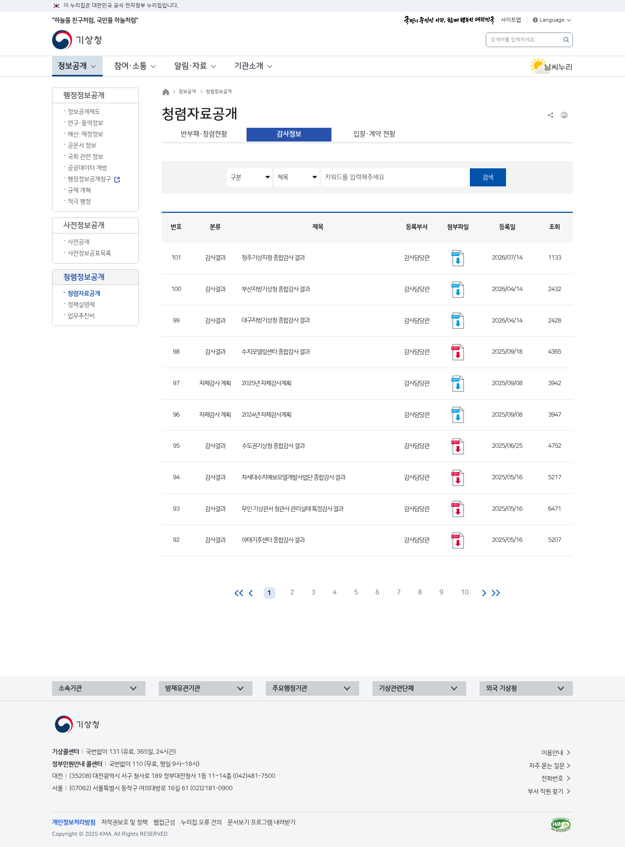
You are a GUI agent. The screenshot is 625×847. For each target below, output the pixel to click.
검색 (487, 177)
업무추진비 (81, 316)
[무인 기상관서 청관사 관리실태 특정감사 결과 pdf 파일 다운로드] (458, 509)
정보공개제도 (84, 112)
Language (552, 20)
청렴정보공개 (219, 91)
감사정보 (289, 134)
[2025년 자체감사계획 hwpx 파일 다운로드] (458, 384)
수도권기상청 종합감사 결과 (273, 446)
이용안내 (553, 753)
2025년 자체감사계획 (266, 383)
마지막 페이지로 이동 (495, 593)
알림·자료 (190, 66)
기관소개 (248, 66)
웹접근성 (164, 822)
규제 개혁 (79, 190)
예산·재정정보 (85, 134)
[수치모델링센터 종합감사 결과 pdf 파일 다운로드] (458, 352)
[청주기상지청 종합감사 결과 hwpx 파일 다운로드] (458, 258)
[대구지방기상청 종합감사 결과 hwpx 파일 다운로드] (458, 321)
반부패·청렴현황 (204, 134)
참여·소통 (130, 66)
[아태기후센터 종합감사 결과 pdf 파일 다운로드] (458, 540)
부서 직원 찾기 (546, 791)
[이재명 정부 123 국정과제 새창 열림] (449, 20)
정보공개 (72, 66)
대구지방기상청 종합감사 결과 (276, 320)
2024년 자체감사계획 (266, 415)
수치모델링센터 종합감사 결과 (276, 352)
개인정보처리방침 (73, 822)
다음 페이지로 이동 (484, 593)
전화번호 (553, 778)
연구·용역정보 (85, 123)
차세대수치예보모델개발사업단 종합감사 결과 (293, 477)
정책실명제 (81, 305)
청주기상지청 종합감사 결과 (273, 257)
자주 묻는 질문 (547, 766)
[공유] (550, 115)
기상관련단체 (396, 688)
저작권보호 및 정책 (124, 822)
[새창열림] (551, 66)
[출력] (564, 115)
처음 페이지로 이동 (239, 593)
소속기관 (70, 688)
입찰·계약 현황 (374, 134)
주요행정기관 (289, 688)
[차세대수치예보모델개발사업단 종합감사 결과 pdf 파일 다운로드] (458, 478)
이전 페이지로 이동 (251, 593)
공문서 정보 (82, 145)
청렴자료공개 (84, 293)
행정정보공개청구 (89, 179)
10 (465, 592)
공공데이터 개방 (87, 168)
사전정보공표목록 (89, 253)
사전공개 (78, 242)
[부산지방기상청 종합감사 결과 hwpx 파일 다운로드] (458, 290)
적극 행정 (79, 201)
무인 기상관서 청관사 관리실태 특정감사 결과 (292, 509)
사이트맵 (511, 20)
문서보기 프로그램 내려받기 (262, 822)
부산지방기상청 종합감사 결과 (276, 289)
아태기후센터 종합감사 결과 (273, 540)
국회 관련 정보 (85, 156)
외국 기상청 (501, 688)
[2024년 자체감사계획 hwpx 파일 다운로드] (458, 415)
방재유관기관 (182, 688)
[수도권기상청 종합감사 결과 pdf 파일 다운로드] (458, 446)
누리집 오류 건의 (201, 822)
